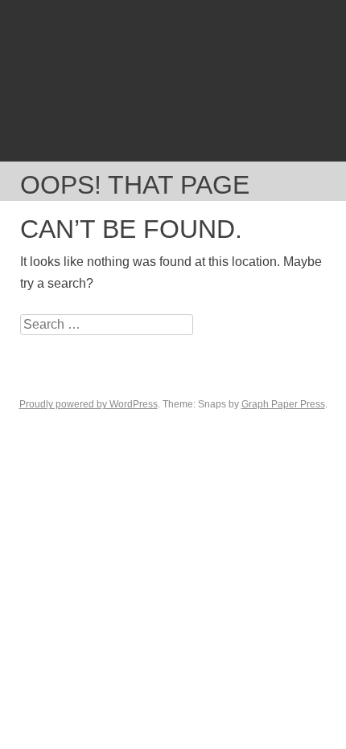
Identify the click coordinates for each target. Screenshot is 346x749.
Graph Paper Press (283, 404)
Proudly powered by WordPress (88, 404)
